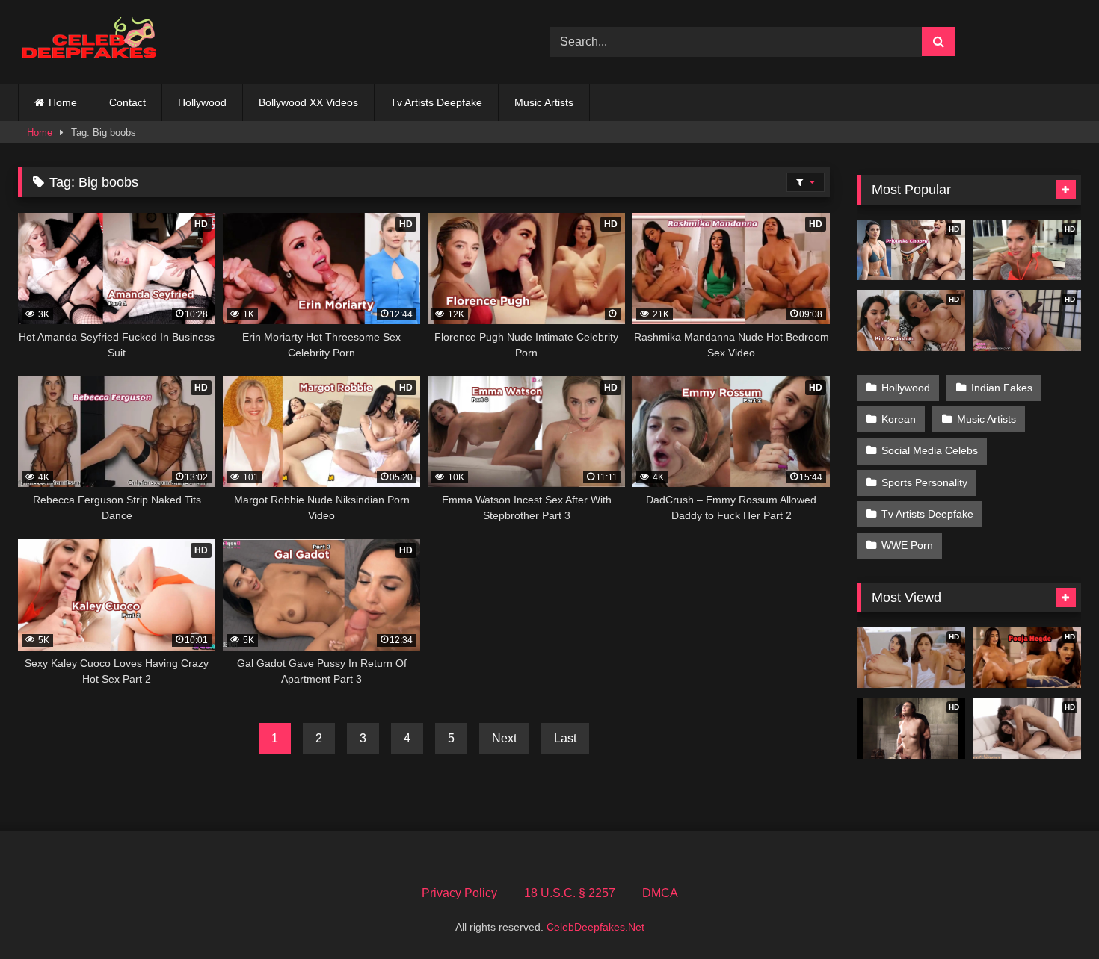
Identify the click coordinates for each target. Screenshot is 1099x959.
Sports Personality (924, 482)
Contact (127, 102)
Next (504, 738)
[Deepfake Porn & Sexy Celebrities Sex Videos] (96, 42)
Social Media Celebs (929, 450)
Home (63, 102)
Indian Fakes (1001, 388)
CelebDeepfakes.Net (595, 927)
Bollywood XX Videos (308, 102)
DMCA (660, 893)
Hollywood (202, 102)
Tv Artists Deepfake (436, 102)
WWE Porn (907, 545)
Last (565, 738)
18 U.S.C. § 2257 (569, 893)
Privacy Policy (459, 893)
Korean (898, 419)
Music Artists (543, 102)
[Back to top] (1052, 914)
